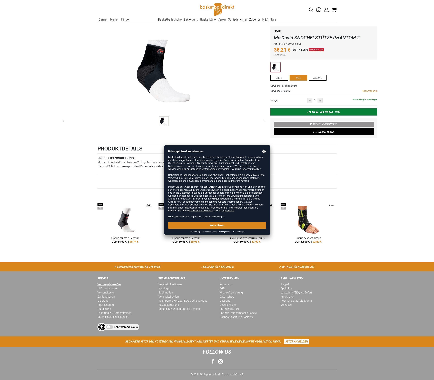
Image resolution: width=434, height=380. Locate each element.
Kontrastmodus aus (126, 327)
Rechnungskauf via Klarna (296, 300)
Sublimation (166, 292)
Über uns (225, 300)
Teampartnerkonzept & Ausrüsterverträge (183, 300)
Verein (222, 19)
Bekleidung (191, 19)
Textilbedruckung (169, 304)
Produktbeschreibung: (116, 158)
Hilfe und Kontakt (107, 288)
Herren (114, 19)
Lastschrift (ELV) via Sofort (296, 292)
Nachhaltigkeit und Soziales (236, 317)
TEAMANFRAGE (324, 132)
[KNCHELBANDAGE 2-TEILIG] (308, 222)
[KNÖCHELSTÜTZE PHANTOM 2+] (125, 222)
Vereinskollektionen (170, 284)
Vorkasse (286, 304)
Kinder (125, 19)
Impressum (226, 284)
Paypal (285, 284)
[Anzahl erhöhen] (320, 100)
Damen (103, 19)
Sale (273, 19)
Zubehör (254, 19)
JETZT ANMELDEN (296, 341)
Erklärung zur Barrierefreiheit (114, 313)
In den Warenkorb (323, 112)
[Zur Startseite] (217, 9)
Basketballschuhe (170, 19)
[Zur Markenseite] (278, 32)
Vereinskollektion (169, 296)
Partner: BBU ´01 (229, 308)
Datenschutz (227, 296)
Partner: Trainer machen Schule (238, 313)
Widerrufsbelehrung (231, 292)
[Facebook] (212, 361)
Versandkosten (106, 292)
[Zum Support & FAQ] (318, 9)
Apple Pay (287, 288)
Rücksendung (105, 304)
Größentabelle (369, 91)
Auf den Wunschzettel (325, 124)
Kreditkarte (287, 296)
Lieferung (102, 300)
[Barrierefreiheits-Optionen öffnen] (101, 327)
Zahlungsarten (106, 296)
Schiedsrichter (237, 19)
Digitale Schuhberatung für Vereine (179, 308)
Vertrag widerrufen (109, 284)
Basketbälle (208, 19)
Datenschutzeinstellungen (112, 316)
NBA (265, 19)
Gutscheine (104, 308)
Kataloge (164, 288)
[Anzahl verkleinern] (309, 100)
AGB (222, 288)
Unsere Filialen (228, 304)
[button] (311, 9)
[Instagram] (220, 361)
